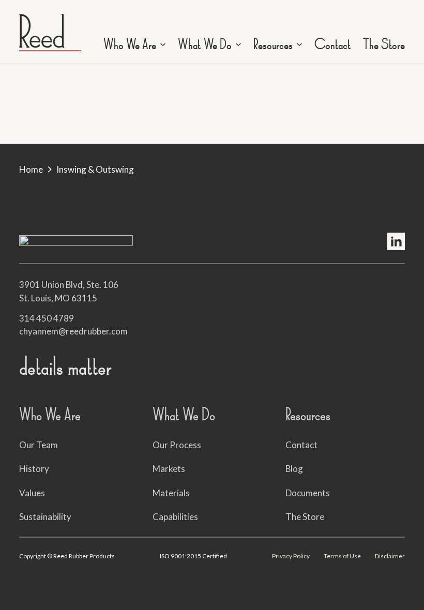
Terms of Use (342, 556)
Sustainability (45, 516)
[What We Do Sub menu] (238, 44)
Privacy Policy (291, 556)
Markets (169, 468)
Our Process (177, 444)
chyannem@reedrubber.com (73, 331)
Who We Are (129, 44)
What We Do (205, 44)
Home (31, 169)
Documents (307, 492)
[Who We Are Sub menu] (163, 44)
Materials (171, 492)
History (34, 468)
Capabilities (175, 516)
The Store (384, 44)
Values (32, 492)
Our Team (38, 444)
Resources (273, 44)
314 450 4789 (46, 318)
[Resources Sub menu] (299, 44)
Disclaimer (390, 556)
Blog (294, 468)
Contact (332, 44)
